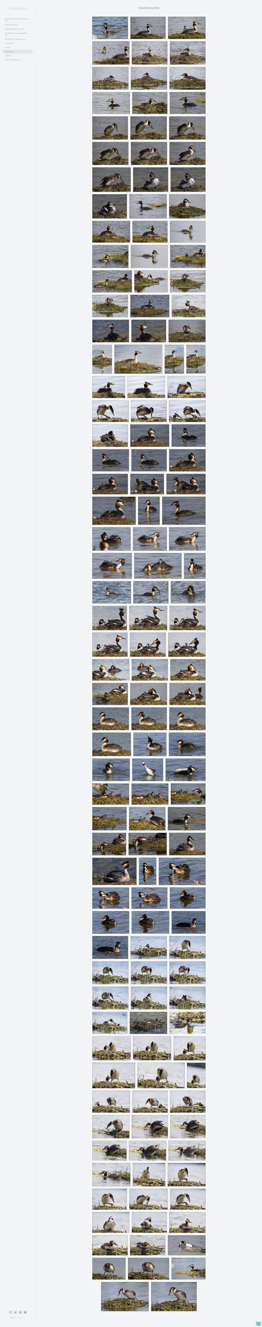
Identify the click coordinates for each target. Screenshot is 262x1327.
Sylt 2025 (8, 47)
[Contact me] (25, 1312)
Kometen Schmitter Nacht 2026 (15, 39)
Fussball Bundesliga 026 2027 (14, 29)
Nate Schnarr (9, 43)
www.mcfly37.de (20, 1317)
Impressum (8, 56)
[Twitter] (15, 1312)
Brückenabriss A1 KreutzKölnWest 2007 (16, 20)
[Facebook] (10, 1312)
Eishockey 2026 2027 (11, 25)
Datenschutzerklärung (13, 60)
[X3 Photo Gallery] (20, 1312)
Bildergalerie (9, 51)
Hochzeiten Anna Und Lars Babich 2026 (16, 34)
